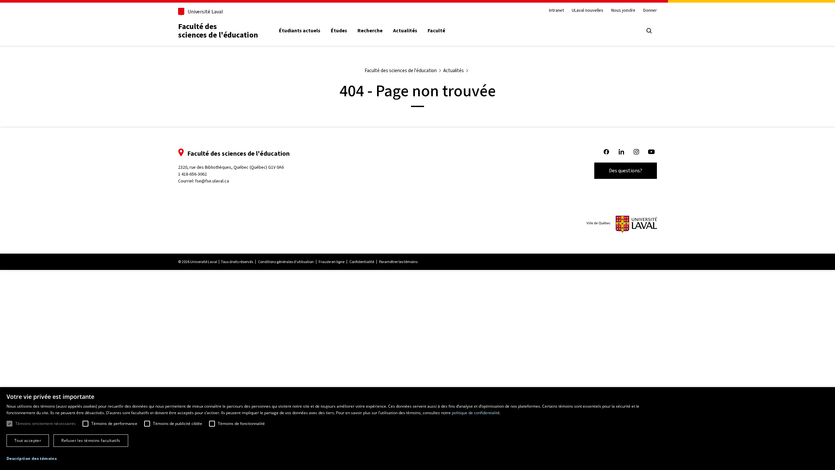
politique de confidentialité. (476, 412)
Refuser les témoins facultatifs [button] (90, 440)
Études (339, 30)
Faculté (436, 30)
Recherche (370, 30)
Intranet (556, 10)
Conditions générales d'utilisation (286, 261)
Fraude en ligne (331, 261)
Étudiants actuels (299, 30)
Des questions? (625, 170)
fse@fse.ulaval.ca (212, 181)
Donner (650, 10)
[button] (32, 458)
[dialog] (417, 428)
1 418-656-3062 (192, 174)
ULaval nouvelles (587, 10)
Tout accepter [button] (27, 440)
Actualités (405, 30)
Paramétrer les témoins (398, 261)
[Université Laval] (621, 224)
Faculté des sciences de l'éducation (218, 30)
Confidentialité (361, 261)
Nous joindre (623, 10)
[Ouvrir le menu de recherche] (649, 31)
